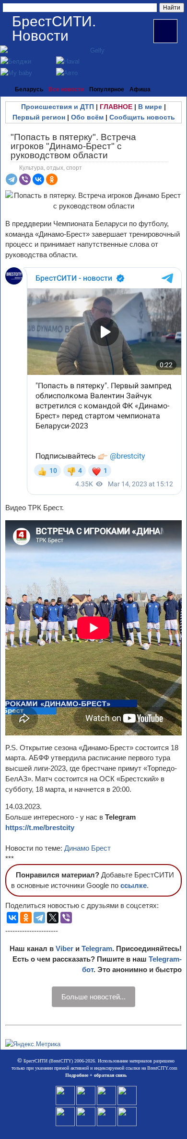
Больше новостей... (93, 997)
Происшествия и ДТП (57, 106)
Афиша (140, 89)
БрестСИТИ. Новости (54, 28)
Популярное (106, 89)
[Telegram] (11, 179)
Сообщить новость (142, 117)
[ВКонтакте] (38, 179)
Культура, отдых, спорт (50, 168)
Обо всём (87, 117)
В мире (150, 106)
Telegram (97, 948)
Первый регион (38, 117)
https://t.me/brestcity (39, 827)
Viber (64, 948)
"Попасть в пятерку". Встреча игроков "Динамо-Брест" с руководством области (73, 146)
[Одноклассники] (52, 179)
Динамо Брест (87, 848)
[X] (52, 917)
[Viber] (25, 179)
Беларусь (29, 89)
